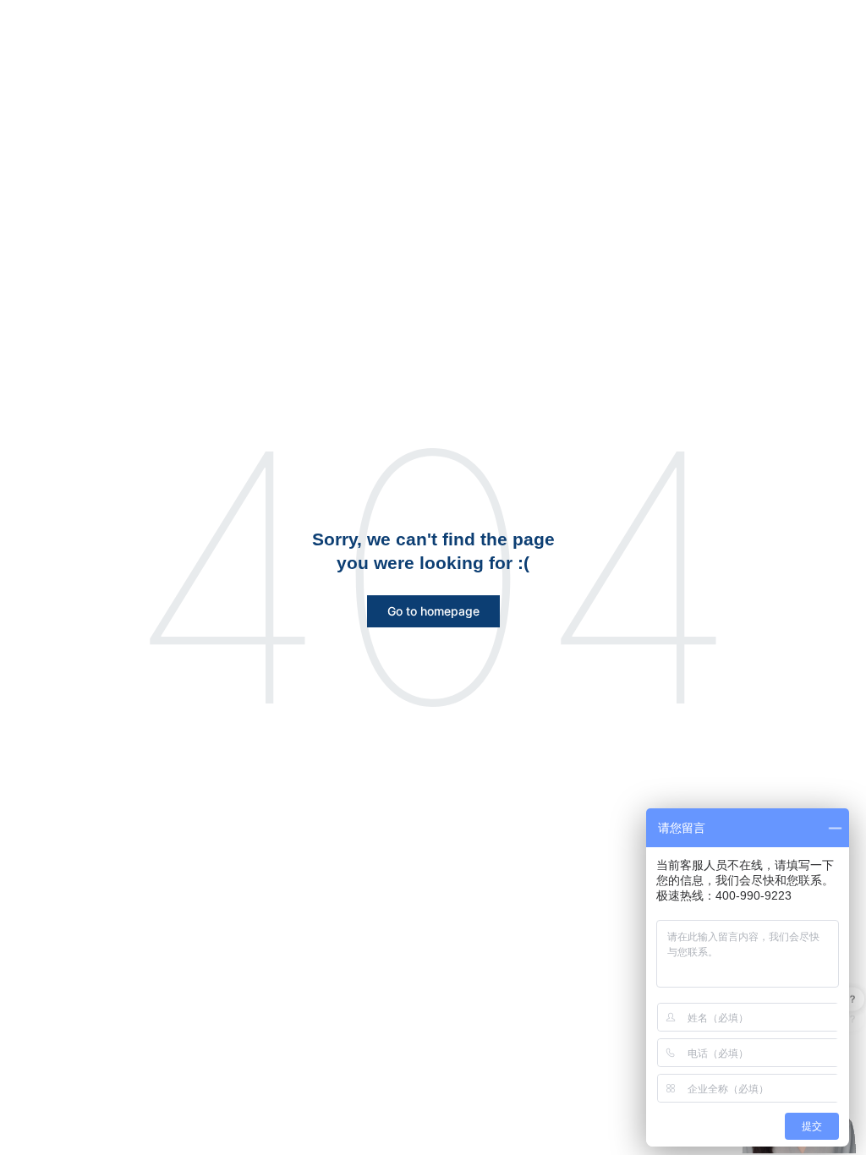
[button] (433, 611)
